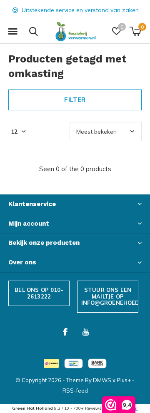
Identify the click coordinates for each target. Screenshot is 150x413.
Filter (74, 100)
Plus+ (124, 380)
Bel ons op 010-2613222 (39, 293)
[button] (12, 32)
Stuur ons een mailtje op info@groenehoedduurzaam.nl (109, 296)
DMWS (102, 380)
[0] (135, 31)
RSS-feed (75, 390)
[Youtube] (85, 332)
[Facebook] (65, 332)
